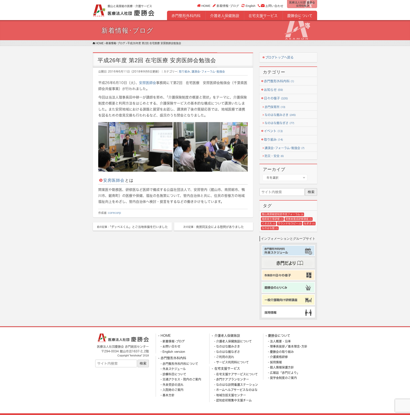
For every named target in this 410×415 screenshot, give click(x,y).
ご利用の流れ (225, 357)
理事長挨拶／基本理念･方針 (288, 346)
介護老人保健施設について (234, 341)
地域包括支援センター (231, 395)
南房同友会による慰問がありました (213, 227)
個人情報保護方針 (282, 367)
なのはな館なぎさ (279, 123)
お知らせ (273, 90)
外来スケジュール (174, 369)
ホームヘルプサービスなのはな (237, 389)
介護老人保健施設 (224, 15)
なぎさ (309, 223)
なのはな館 (270, 228)
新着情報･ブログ (228, 5)
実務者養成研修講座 (299, 219)
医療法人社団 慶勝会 (302, 4)
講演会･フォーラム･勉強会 (208, 71)
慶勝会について (299, 15)
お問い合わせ (274, 5)
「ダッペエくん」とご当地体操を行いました (132, 227)
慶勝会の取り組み (282, 351)
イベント (273, 131)
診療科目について (174, 374)
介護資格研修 (279, 357)
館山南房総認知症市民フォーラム (282, 214)
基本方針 (168, 395)
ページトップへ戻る (396, 401)
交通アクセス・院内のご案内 (182, 379)
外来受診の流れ (173, 384)
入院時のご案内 (173, 389)
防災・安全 (274, 156)
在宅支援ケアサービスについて (237, 374)
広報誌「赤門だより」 (285, 372)
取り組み (184, 71)
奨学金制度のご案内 (283, 378)
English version (174, 351)
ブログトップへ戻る (279, 57)
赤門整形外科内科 (186, 15)
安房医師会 (147, 83)
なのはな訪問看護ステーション (237, 384)
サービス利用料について (232, 362)
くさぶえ (268, 223)
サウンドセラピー (289, 223)
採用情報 (276, 362)
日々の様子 (276, 98)
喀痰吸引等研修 (272, 219)
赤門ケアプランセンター (232, 379)
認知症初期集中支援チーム (234, 400)
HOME (206, 5)
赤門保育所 (275, 107)
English (250, 5)
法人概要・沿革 (280, 341)
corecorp (114, 212)
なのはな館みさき (280, 115)
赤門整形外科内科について (180, 363)
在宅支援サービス (263, 15)
